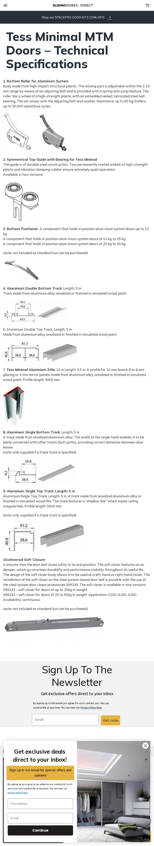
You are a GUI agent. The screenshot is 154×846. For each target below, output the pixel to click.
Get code (110, 720)
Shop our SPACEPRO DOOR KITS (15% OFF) (73, 17)
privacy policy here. (18, 792)
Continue (40, 830)
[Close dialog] (145, 745)
